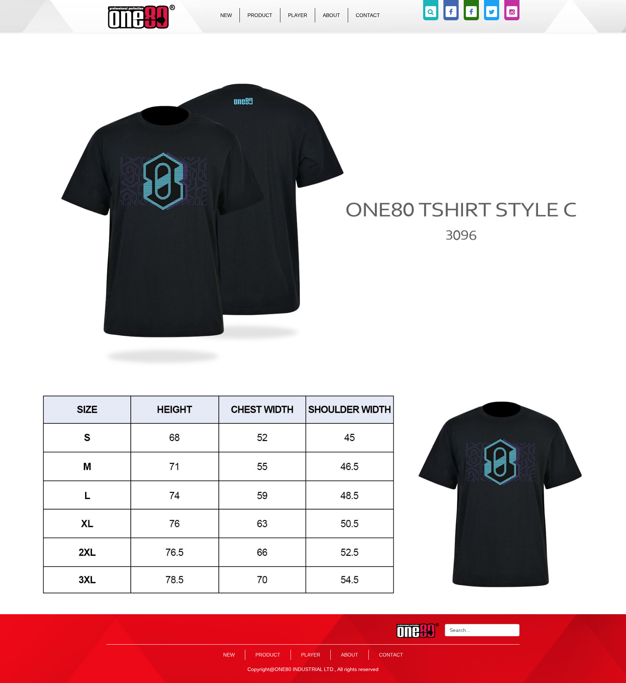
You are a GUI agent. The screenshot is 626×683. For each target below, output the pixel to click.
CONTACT (368, 15)
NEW (226, 15)
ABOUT (331, 15)
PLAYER (297, 15)
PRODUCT (259, 15)
